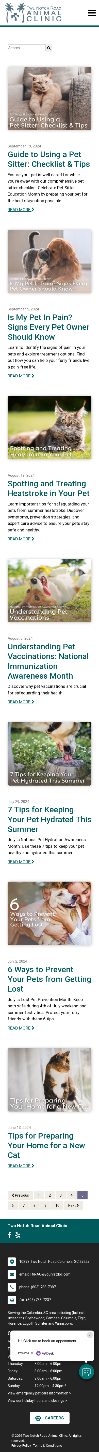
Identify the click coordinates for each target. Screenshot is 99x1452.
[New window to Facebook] (11, 1236)
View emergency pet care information (38, 1393)
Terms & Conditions (47, 1445)
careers (54, 1417)
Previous (21, 1195)
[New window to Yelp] (19, 1236)
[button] (86, 1371)
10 (57, 1205)
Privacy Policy (21, 1445)
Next (72, 1205)
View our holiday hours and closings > (37, 1401)
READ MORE (19, 209)
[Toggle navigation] (91, 12)
